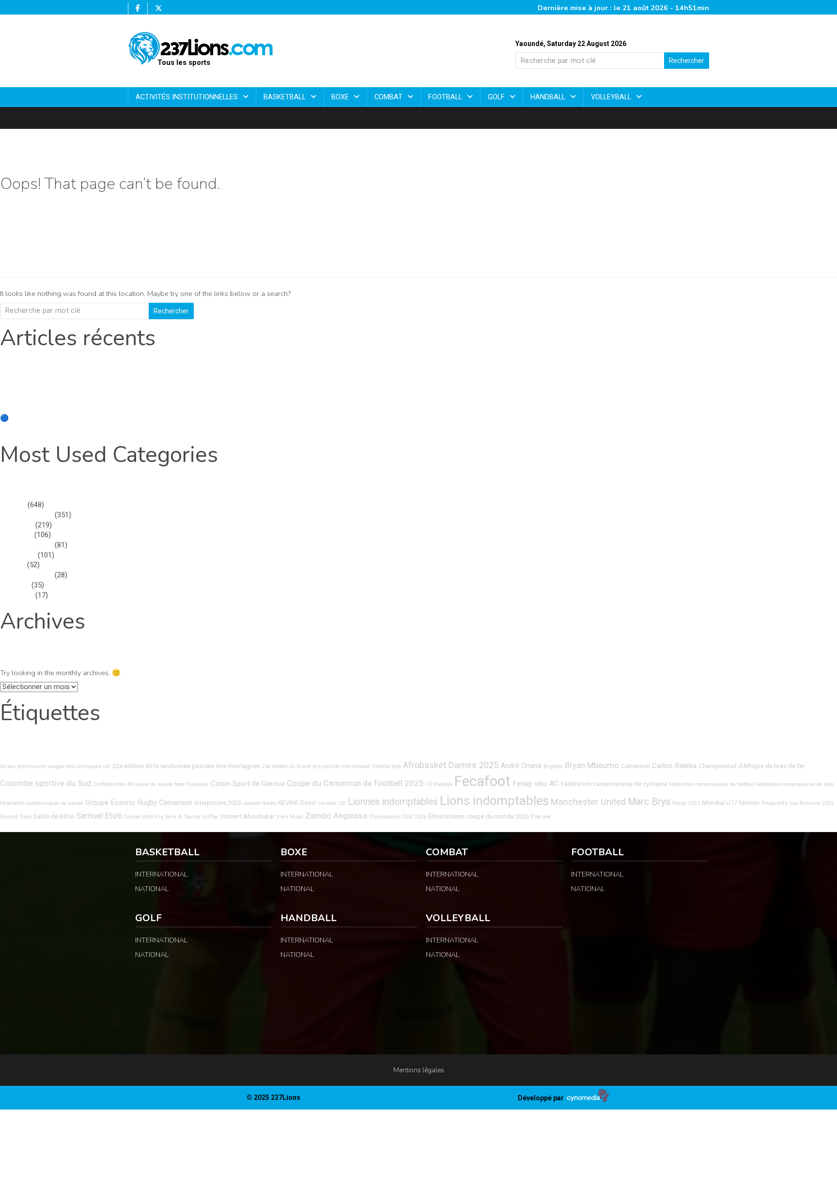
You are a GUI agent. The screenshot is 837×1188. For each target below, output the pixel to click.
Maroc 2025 (686, 803)
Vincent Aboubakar (247, 816)
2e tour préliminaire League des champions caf (55, 766)
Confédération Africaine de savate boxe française (151, 784)
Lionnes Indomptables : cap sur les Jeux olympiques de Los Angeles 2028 (117, 408)
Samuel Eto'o (99, 815)
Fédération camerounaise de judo (795, 784)
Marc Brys (649, 801)
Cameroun (635, 766)
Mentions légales (418, 1070)
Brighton (553, 766)
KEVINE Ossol (297, 802)
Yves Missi (290, 817)
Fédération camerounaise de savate (41, 803)
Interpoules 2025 (217, 802)
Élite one (541, 817)
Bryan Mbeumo (592, 765)
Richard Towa (15, 817)
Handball (548, 97)
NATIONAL (16, 525)
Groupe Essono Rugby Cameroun (138, 802)
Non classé (18, 555)
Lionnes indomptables (393, 801)
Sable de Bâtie (53, 816)
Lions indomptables (494, 800)
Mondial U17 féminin (731, 802)
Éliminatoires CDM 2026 (397, 817)
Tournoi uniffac (201, 817)
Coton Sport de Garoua (248, 783)
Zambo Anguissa (336, 815)
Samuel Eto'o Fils (143, 817)
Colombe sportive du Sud (46, 783)
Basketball (286, 97)
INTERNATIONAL (26, 515)
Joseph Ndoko (259, 803)
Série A (173, 817)
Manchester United (588, 802)
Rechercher (686, 60)
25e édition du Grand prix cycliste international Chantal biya (331, 766)
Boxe (341, 97)
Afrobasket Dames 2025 (450, 765)
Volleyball (612, 97)
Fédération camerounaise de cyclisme (614, 783)
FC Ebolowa (439, 784)
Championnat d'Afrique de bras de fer (751, 766)
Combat (389, 97)
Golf (497, 97)
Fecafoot (482, 781)
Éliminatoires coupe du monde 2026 (478, 816)
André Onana (521, 765)
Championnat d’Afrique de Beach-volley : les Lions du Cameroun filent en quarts (125, 388)
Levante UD (332, 803)
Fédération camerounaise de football (711, 784)
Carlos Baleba (674, 765)
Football (446, 97)
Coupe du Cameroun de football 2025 (355, 783)
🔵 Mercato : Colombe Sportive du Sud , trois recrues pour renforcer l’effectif (123, 418)
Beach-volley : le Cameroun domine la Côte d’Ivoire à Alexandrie (100, 428)
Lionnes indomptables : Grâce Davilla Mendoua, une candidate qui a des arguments (131, 398)
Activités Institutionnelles (188, 97)
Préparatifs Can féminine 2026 (797, 803)
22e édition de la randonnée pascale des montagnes (186, 766)
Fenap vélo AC (535, 783)
